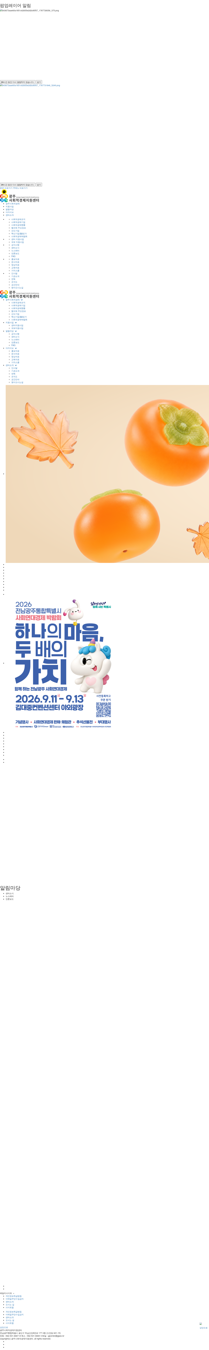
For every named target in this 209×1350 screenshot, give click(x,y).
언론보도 (15, 253)
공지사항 (15, 244)
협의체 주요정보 (18, 227)
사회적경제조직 (18, 219)
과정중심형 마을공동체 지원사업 (27, 835)
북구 (28, 1261)
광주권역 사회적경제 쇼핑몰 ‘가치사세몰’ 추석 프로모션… (37, 876)
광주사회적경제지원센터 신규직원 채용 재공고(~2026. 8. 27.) (38, 894)
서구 (12, 1261)
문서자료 (15, 261)
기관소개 (15, 276)
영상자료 (15, 264)
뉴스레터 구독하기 (9, 1294)
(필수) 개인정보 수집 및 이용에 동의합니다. (22, 1285)
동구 (20, 1261)
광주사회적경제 (13, 203)
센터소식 (15, 247)
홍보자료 (15, 259)
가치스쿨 (15, 270)
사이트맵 (10, 1307)
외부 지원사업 (17, 242)
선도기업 (15, 230)
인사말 (14, 273)
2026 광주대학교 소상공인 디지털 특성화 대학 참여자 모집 (37, 891)
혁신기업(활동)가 (19, 233)
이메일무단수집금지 (15, 1298)
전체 (4, 1261)
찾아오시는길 (17, 287)
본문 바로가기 (6, 187)
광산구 (45, 1261)
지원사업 (10, 206)
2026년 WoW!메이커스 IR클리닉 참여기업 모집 (33, 838)
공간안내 (15, 284)
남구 (36, 1261)
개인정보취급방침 (14, 1311)
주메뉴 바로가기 (20, 187)
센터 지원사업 (17, 239)
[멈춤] (15, 1049)
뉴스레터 (15, 250)
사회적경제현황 (18, 224)
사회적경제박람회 (19, 236)
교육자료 (15, 267)
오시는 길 (10, 1304)
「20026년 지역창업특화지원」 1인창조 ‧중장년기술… (36, 821)
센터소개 (10, 214)
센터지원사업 (17, 325)
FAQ (13, 256)
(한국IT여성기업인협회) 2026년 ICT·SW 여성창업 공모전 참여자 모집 (42, 889)
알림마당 (10, 209)
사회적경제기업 (18, 222)
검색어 (5, 781)
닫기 (39, 82)
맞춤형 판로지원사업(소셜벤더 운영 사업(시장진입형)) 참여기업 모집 (43, 832)
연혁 (13, 279)
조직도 (14, 281)
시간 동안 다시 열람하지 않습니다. (17, 82)
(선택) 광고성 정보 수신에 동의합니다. (19, 1288)
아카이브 (10, 212)
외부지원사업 (17, 328)
